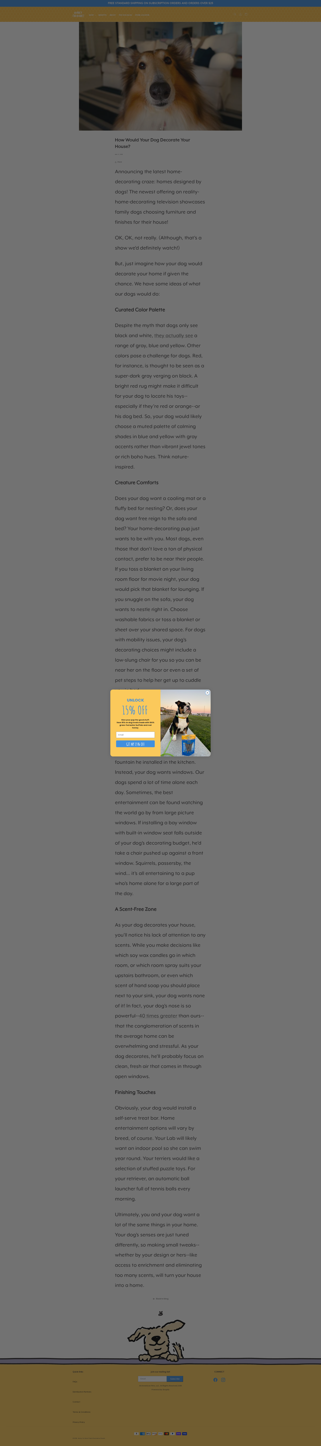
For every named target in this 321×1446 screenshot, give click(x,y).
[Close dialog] (207, 693)
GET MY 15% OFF (135, 744)
